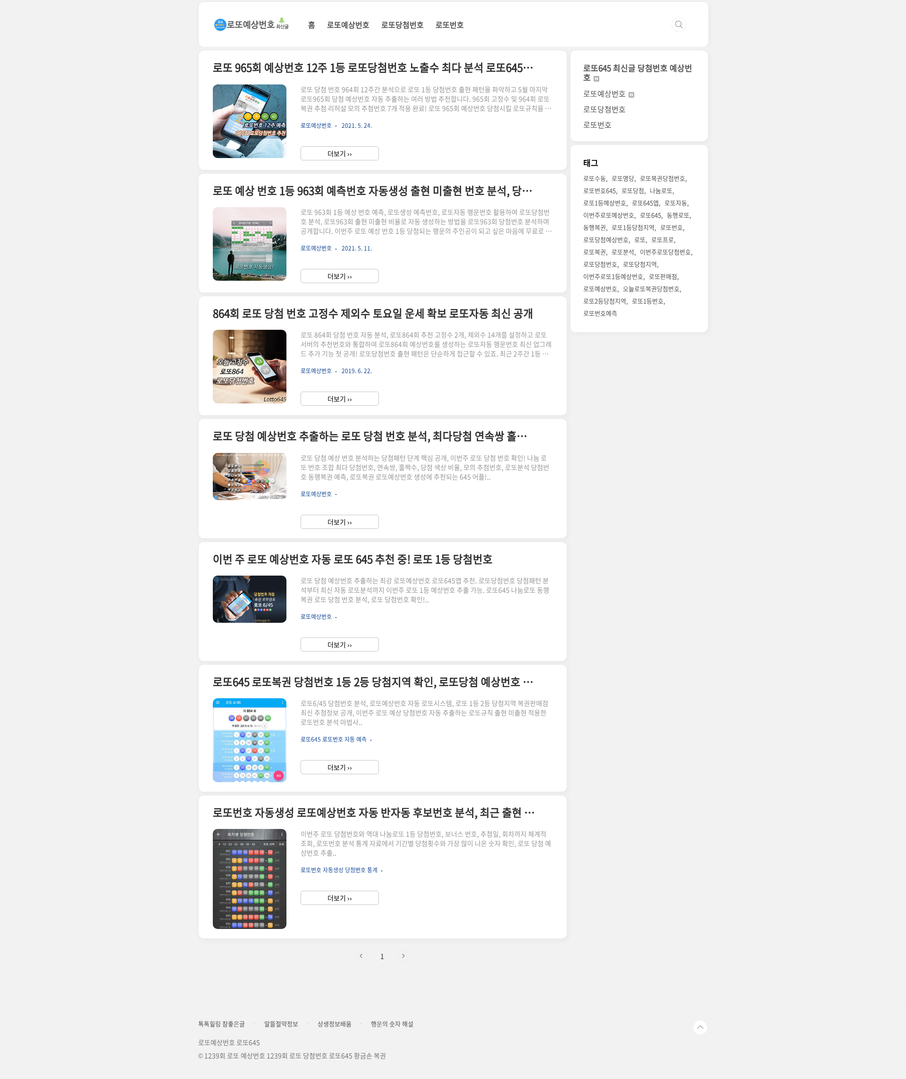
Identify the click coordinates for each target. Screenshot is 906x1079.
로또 (640, 239)
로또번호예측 (600, 313)
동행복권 (594, 227)
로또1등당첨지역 (633, 227)
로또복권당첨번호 (662, 178)
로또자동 (675, 202)
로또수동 (594, 178)
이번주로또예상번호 (608, 214)
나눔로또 (661, 190)
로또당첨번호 (402, 24)
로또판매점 (663, 276)
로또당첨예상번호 (606, 239)
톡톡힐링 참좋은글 (221, 1024)
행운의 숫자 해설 (392, 1024)
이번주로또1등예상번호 (613, 276)
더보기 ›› (339, 153)
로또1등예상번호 (604, 202)
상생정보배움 (335, 1024)
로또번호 (450, 24)
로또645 (650, 214)
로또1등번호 (647, 300)
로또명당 (623, 178)
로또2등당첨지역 (604, 300)
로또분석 (623, 251)
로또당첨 (632, 190)
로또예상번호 (348, 24)
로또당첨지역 (640, 263)
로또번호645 (599, 190)
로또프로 (662, 239)
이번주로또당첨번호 (665, 251)
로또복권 (594, 251)
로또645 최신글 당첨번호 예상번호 (637, 72)
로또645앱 (645, 202)
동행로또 (678, 214)
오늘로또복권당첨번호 (651, 288)
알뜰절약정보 (281, 1024)
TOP (700, 1027)
